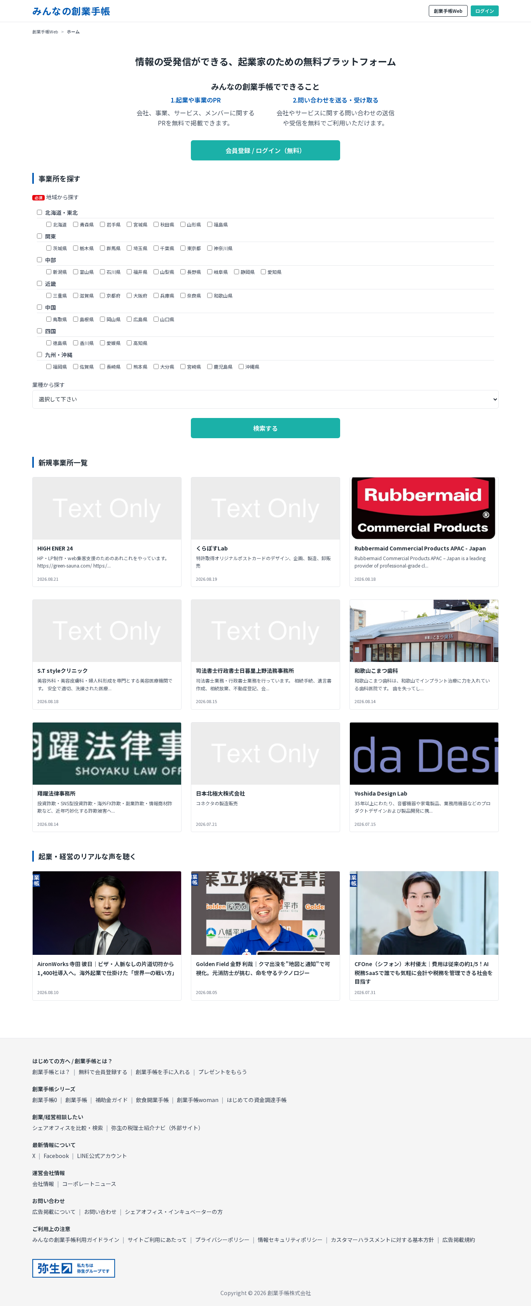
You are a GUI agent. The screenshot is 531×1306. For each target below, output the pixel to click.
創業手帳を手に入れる (163, 1072)
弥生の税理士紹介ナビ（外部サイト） (157, 1128)
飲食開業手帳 (152, 1100)
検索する (265, 428)
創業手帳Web (448, 10)
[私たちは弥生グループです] (73, 1268)
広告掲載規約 (458, 1239)
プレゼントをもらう (222, 1072)
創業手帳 (76, 1100)
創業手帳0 (44, 1100)
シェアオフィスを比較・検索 (67, 1128)
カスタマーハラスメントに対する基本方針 (382, 1239)
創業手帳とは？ (51, 1072)
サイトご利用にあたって (157, 1239)
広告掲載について (54, 1211)
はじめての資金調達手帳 (256, 1100)
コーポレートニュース (89, 1184)
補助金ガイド (111, 1100)
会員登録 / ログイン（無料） (265, 150)
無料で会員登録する (103, 1072)
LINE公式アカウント (102, 1156)
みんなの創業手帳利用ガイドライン (75, 1239)
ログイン (484, 10)
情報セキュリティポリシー (290, 1239)
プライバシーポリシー (222, 1239)
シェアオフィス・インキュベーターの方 (174, 1211)
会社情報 (43, 1184)
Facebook (56, 1156)
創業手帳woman (197, 1100)
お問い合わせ (100, 1211)
